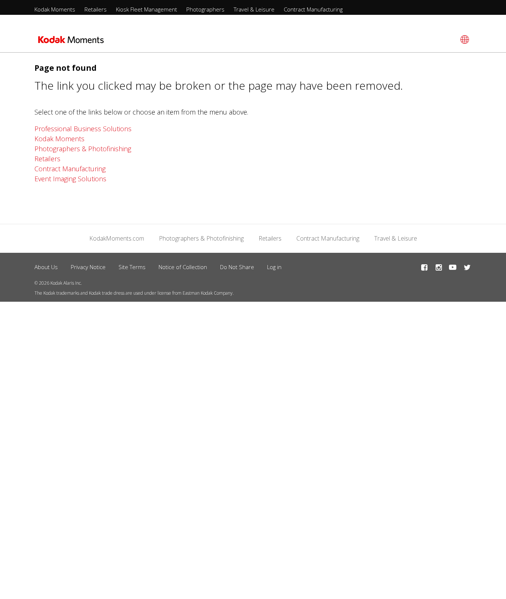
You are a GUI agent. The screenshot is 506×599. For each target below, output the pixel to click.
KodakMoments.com (116, 238)
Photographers (205, 9)
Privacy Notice (88, 267)
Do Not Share (237, 267)
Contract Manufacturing (313, 9)
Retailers (95, 9)
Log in (274, 267)
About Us (46, 267)
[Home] (71, 41)
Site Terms (132, 267)
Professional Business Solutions (83, 128)
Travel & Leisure (254, 9)
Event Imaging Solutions (70, 178)
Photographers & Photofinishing (82, 148)
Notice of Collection (183, 267)
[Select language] (464, 39)
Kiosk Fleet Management (146, 9)
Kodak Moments (54, 9)
